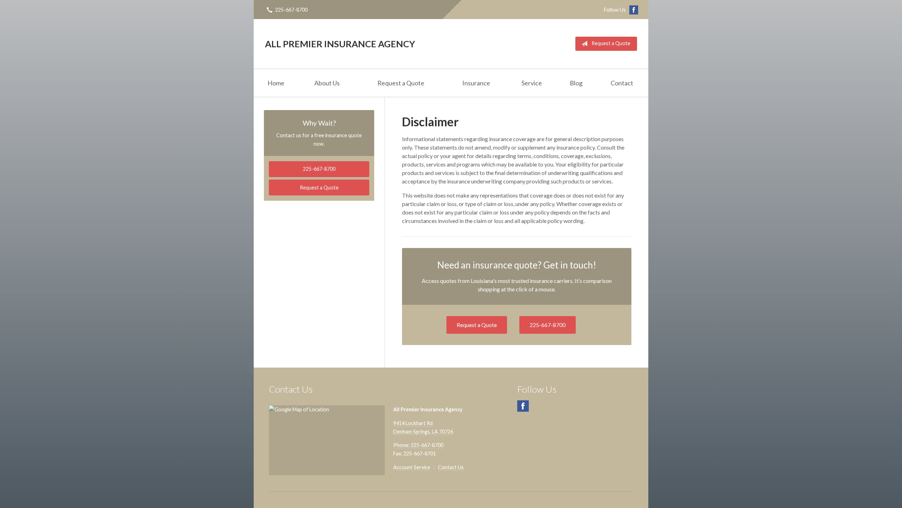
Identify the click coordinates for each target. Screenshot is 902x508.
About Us (327, 83)
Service (531, 83)
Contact (622, 83)
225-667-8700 (291, 10)
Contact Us (451, 467)
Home (275, 83)
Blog (576, 83)
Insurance (476, 83)
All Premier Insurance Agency (340, 43)
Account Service (411, 467)
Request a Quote (611, 43)
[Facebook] (523, 409)
